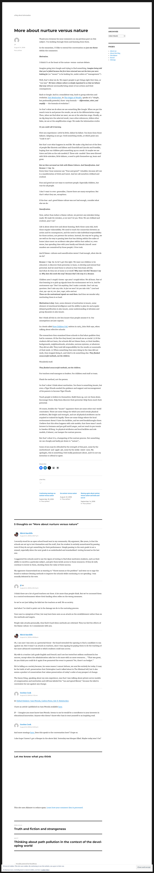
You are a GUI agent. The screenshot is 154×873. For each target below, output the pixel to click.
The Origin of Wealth (73, 98)
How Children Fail (60, 326)
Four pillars (18, 50)
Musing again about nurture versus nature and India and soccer (90, 495)
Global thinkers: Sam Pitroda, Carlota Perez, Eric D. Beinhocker (42, 701)
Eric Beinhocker (54, 98)
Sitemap (113, 60)
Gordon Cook (25, 693)
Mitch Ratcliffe (26, 533)
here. (32, 732)
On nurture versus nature (68, 493)
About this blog (115, 53)
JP (15, 44)
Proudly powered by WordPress (26, 864)
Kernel (112, 58)
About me (113, 51)
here (60, 707)
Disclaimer (113, 55)
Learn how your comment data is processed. (65, 808)
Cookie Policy (45, 870)
